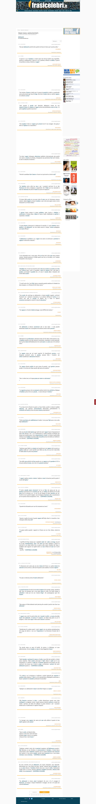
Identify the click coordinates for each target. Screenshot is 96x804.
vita (41, 268)
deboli (28, 437)
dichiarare (21, 782)
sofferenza (67, 142)
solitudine (21, 593)
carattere (21, 677)
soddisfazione (34, 420)
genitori (57, 214)
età (56, 107)
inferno (24, 270)
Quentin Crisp (58, 217)
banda (32, 432)
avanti (44, 792)
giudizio (21, 272)
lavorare (57, 751)
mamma (57, 725)
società (33, 661)
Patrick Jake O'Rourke (56, 287)
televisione (58, 466)
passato (39, 355)
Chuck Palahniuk (57, 707)
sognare (41, 618)
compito (35, 753)
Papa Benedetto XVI (57, 412)
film (58, 413)
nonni (59, 425)
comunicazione (41, 750)
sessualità (41, 437)
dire (23, 433)
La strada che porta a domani (25, 563)
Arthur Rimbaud (57, 508)
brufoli (59, 652)
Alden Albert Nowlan (56, 64)
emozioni (26, 589)
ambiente (32, 751)
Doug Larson (58, 423)
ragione (56, 567)
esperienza (58, 583)
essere (45, 94)
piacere (34, 448)
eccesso (77, 154)
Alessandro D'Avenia (57, 275)
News (53, 798)
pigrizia (59, 483)
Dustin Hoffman (58, 724)
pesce (50, 688)
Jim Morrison (58, 49)
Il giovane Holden (23, 527)
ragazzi (37, 107)
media (59, 669)
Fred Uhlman (58, 358)
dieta (20, 493)
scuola (27, 158)
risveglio (32, 649)
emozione (47, 753)
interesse (21, 755)
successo (59, 571)
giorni (42, 270)
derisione (59, 682)
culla (25, 451)
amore (34, 174)
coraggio (52, 129)
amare (78, 142)
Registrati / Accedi (36, 0)
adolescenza (23, 238)
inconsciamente (38, 408)
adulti (54, 65)
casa (37, 186)
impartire (21, 107)
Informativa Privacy (24, 801)
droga (35, 94)
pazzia (59, 262)
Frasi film (41, 10)
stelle (51, 768)
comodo (26, 490)
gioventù (59, 454)
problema (41, 212)
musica (57, 483)
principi (34, 298)
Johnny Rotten (58, 482)
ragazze (21, 240)
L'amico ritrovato (23, 350)
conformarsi (22, 214)
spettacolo (27, 618)
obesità (59, 383)
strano (29, 463)
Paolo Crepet (68, 79)
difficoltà (56, 499)
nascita (31, 722)
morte (57, 179)
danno (26, 420)
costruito (21, 567)
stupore (21, 594)
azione (52, 227)
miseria (35, 478)
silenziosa (26, 189)
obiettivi (54, 225)
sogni (32, 619)
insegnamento (55, 112)
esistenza (56, 276)
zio (41, 255)
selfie (67, 155)
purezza (54, 353)
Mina (60, 681)
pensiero (53, 493)
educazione (43, 300)
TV (57, 461)
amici (26, 432)
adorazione (32, 356)
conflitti (57, 219)
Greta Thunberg (58, 161)
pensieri (52, 664)
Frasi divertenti (51, 10)
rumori (44, 478)
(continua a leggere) (33, 438)
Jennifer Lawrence (57, 330)
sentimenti (30, 659)
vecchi (26, 328)
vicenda (27, 215)
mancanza (28, 771)
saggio (37, 62)
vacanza (47, 270)
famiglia (25, 659)
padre (52, 661)
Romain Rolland (57, 345)
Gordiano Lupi (68, 86)
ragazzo (57, 94)
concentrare (37, 327)
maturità (68, 149)
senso (41, 543)
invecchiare (58, 332)
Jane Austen (58, 453)
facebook (56, 395)
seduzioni (21, 408)
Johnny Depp (58, 97)
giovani (22, 212)
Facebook (22, 392)
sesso (59, 179)
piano (23, 768)
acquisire (56, 675)
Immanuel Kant (58, 498)
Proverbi (56, 10)
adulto (52, 60)
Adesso (36, 214)
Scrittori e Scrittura (24, 196)
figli (33, 283)
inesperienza (58, 52)
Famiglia (22, 417)
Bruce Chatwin (68, 88)
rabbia (57, 535)
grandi (22, 589)
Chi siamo (43, 798)
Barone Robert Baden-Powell (55, 634)
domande (59, 774)
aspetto (21, 450)
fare (51, 158)
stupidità (59, 609)
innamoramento (54, 787)
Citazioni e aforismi (28, 10)
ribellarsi (56, 212)
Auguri (60, 10)
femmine (24, 700)
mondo (31, 105)
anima (28, 410)
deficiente (21, 606)
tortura (54, 297)
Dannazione (22, 697)
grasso (36, 378)
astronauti (56, 383)
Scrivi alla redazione (62, 798)
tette (35, 700)
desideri (56, 774)
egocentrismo (55, 332)
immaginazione (29, 543)
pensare (47, 495)
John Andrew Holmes (57, 191)
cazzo (43, 199)
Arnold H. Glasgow (57, 690)
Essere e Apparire (24, 445)
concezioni (21, 300)
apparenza (53, 454)
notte (25, 732)
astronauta (47, 378)
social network (58, 441)
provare (40, 124)
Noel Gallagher (58, 204)
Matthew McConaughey (50, 522)
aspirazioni (55, 571)
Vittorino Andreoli (57, 302)
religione (31, 107)
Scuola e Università (24, 626)
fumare (28, 92)
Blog (71, 10)
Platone (59, 312)
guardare (53, 461)
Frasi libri (45, 10)
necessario (36, 390)
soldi (43, 542)
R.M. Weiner (58, 465)
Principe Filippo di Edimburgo (55, 382)
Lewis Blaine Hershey (57, 370)
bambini (56, 65)
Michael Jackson (57, 580)
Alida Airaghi (58, 740)
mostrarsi (50, 702)
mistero (50, 392)
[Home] (48, 5)
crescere (59, 192)
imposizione (40, 631)
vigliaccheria (58, 129)
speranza (39, 769)
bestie (33, 310)
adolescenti (26, 47)
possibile (33, 272)
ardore (20, 356)
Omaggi (22, 729)
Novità (72, 798)
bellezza (56, 454)
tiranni (31, 737)
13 (49, 794)
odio (41, 659)
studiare (38, 201)
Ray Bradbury (58, 260)
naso (52, 546)
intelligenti (22, 702)
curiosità (51, 99)
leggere (29, 201)
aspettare (24, 109)
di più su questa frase (56, 44)
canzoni (42, 619)
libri (59, 413)
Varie (63, 10)
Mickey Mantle (58, 127)
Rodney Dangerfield (57, 651)
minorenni (35, 490)
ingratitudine (58, 554)
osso (44, 546)
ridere (59, 535)
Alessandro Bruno (57, 786)
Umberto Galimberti (57, 440)
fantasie (41, 662)
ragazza (49, 448)
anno (52, 107)
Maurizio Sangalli (57, 608)
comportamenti (39, 435)
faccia (51, 649)
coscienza (35, 491)
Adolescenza (23, 44)
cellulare (68, 148)
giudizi (48, 295)
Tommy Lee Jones (49, 553)
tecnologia (77, 145)
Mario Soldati (68, 100)
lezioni (26, 107)
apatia (26, 480)
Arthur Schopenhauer (56, 111)
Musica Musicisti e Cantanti (25, 475)
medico (45, 491)
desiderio (44, 769)
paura (42, 591)
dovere (25, 225)
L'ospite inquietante (24, 745)
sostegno (59, 232)
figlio (47, 188)
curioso (27, 95)
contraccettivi (53, 725)
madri (20, 722)
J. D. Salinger (58, 533)
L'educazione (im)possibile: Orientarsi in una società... (29, 292)
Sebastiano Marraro (69, 83)
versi (59, 741)
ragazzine (23, 390)
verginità (45, 92)
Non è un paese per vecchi (25, 539)
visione (41, 566)
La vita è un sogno (23, 515)
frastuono (21, 188)
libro (46, 490)
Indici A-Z (67, 10)
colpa (34, 662)
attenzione (37, 156)
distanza (55, 769)
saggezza (59, 65)
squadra (24, 124)
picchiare (56, 238)
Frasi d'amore (35, 10)
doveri (56, 232)
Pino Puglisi (58, 231)
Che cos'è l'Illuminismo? (24, 487)
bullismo (54, 441)
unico (54, 750)
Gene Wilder (58, 242)
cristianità (21, 410)
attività (52, 390)
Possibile (22, 268)
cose (51, 255)
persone (52, 328)
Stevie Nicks (58, 394)
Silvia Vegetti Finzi (57, 667)
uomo (48, 342)
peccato (35, 392)
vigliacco (25, 125)
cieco (37, 649)
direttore (21, 491)
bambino (31, 59)
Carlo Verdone (58, 596)
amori (35, 781)
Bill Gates (59, 569)
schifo (47, 616)
